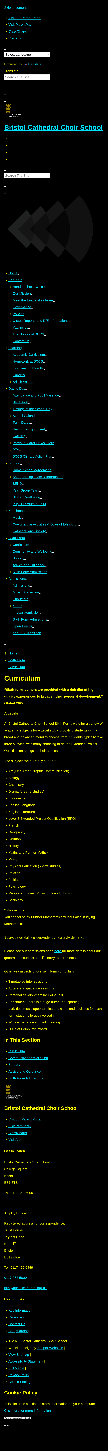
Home (13, 653)
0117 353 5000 (15, 1278)
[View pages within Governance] (32, 308)
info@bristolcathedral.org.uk (25, 1288)
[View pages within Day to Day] (26, 389)
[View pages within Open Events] (33, 627)
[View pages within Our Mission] (31, 294)
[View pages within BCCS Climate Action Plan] (53, 457)
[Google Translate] (5, 49)
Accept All (8, 1418)
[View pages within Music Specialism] (39, 593)
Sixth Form (16, 660)
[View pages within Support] (21, 464)
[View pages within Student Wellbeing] (41, 498)
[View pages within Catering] (26, 437)
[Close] (5, 1425)
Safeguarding (18, 1331)
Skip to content (15, 8)
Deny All (27, 1418)
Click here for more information (27, 1410)
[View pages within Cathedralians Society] (46, 532)
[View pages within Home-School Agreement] (51, 471)
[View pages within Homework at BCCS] (44, 362)
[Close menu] (5, 101)
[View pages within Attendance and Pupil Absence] (60, 396)
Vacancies (16, 1317)
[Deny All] (8, 1425)
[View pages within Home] (18, 274)
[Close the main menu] (5, 644)
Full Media (16, 1368)
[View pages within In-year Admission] (40, 613)
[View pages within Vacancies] (29, 328)
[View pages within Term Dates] (31, 423)
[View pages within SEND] (23, 484)
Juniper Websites (50, 1348)
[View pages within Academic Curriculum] (46, 355)
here (58, 951)
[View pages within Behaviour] (29, 403)
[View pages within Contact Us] (30, 342)
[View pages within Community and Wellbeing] (53, 552)
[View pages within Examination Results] (44, 369)
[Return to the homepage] (13, 1097)
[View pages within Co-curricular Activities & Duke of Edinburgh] (79, 525)
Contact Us (16, 1324)
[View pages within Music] (22, 518)
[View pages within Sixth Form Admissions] (48, 620)
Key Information (20, 1310)
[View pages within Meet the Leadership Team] (54, 301)
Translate (34, 64)
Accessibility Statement (25, 1361)
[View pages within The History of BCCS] (45, 335)
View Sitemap (18, 1354)
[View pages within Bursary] (25, 559)
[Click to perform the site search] (5, 186)
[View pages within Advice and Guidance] (46, 566)
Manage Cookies (18, 1418)
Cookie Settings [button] (20, 1382)
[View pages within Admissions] (26, 579)
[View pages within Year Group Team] (40, 491)
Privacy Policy (18, 1375)
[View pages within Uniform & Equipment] (46, 430)
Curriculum (16, 667)
